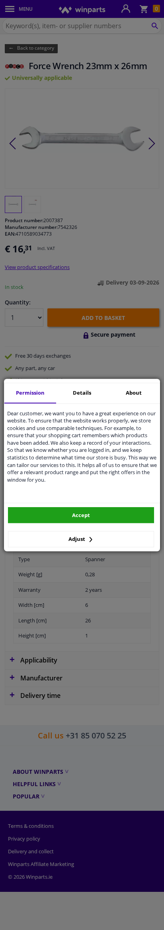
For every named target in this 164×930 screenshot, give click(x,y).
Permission (30, 392)
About (134, 392)
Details (82, 392)
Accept (81, 515)
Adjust (77, 538)
